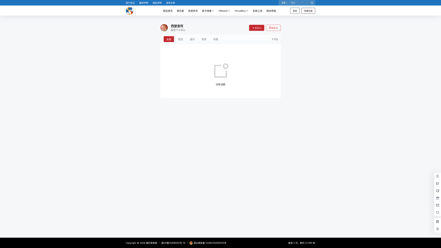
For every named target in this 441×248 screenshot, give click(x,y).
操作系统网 (151, 242)
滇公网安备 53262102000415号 (210, 242)
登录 (295, 11)
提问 (192, 39)
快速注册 (308, 11)
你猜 (215, 39)
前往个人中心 (178, 29)
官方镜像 (207, 10)
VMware (223, 10)
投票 (204, 39)
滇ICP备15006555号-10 (173, 242)
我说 (180, 39)
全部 (168, 39)
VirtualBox (240, 10)
